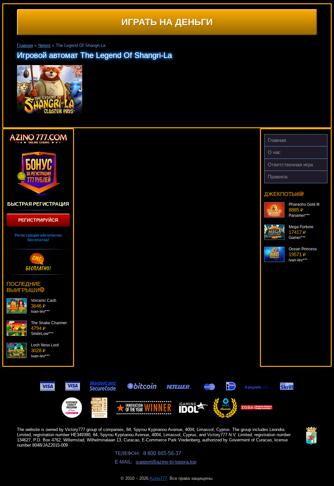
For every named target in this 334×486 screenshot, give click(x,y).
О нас (274, 152)
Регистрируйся (38, 220)
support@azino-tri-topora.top (166, 462)
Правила (277, 176)
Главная (277, 140)
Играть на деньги (167, 22)
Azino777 (158, 478)
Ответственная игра (290, 164)
